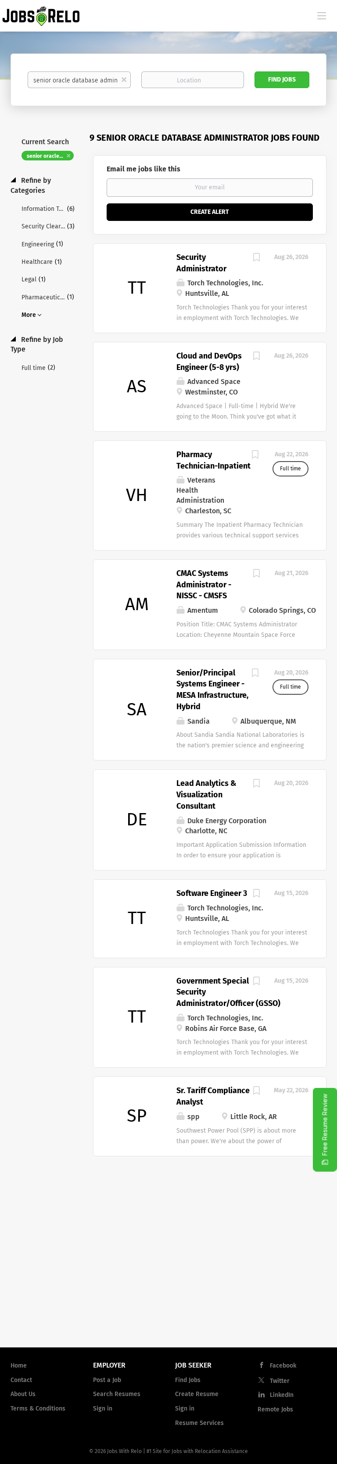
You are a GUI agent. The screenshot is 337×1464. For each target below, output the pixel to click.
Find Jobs (282, 79)
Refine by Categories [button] (31, 185)
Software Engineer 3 (211, 893)
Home (19, 1365)
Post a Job (107, 1380)
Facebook (283, 1365)
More (29, 315)
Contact (21, 1380)
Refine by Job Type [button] (37, 344)
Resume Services (199, 1423)
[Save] (256, 258)
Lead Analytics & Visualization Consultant (206, 794)
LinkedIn (282, 1395)
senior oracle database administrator (50, 156)
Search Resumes (116, 1394)
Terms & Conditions (38, 1408)
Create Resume (197, 1394)
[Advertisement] (168, 1270)
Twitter (280, 1381)
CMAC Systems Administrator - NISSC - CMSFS (203, 585)
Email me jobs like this (143, 169)
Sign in (102, 1408)
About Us (23, 1394)
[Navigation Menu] (321, 15)
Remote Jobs (275, 1409)
